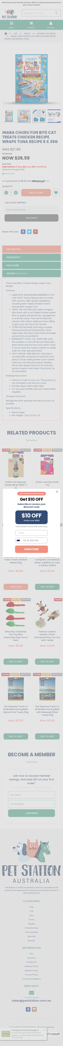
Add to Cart (36, 192)
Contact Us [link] (31, 962)
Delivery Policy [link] (31, 966)
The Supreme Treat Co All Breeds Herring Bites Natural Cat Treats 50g (15, 709)
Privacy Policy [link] (31, 974)
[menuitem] (23, 231)
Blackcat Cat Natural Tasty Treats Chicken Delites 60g (15, 559)
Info (47, 181)
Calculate (31, 217)
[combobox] (19, 540)
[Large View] (9, 116)
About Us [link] (31, 958)
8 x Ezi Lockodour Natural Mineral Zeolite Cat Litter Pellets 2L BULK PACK (27, 1033)
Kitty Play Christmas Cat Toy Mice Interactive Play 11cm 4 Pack (16, 636)
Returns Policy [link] (31, 970)
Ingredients (13, 257)
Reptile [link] (31, 923)
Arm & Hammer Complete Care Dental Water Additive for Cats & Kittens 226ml (47, 561)
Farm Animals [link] (31, 932)
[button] (56, 192)
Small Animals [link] (31, 928)
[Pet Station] (9, 12)
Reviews (11, 273)
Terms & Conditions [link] (31, 979)
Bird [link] (31, 915)
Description (14, 249)
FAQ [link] (31, 953)
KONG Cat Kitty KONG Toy (47, 483)
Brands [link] (31, 940)
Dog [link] (32, 907)
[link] (28, 1009)
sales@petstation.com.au (31, 1001)
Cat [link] (31, 911)
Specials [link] (31, 936)
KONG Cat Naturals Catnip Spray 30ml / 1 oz (15, 485)
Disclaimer (13, 265)
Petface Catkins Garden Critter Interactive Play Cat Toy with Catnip (47, 636)
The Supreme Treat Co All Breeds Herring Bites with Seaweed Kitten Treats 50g (47, 711)
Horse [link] (31, 919)
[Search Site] (56, 13)
